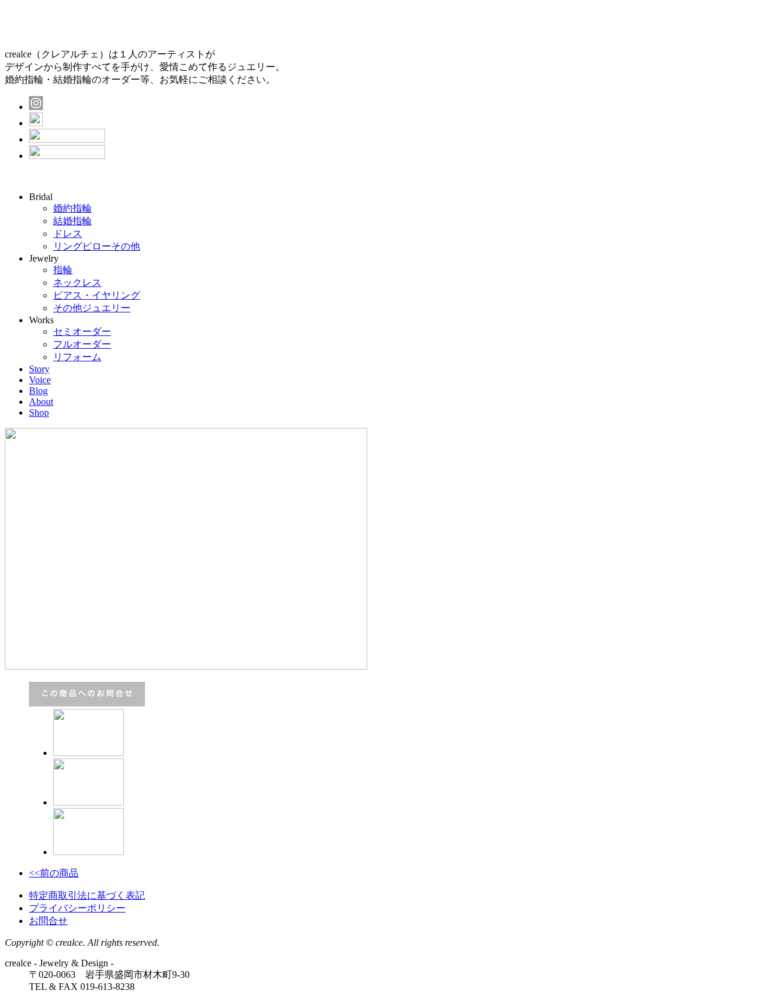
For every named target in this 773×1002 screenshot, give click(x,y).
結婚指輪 (72, 221)
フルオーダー (82, 344)
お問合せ (48, 921)
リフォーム (77, 357)
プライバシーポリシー (77, 908)
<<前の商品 (54, 873)
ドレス (67, 233)
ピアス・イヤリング (96, 295)
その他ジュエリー (91, 308)
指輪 (62, 270)
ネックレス (77, 282)
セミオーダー (82, 331)
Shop (39, 412)
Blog (38, 391)
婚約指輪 (72, 208)
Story (39, 369)
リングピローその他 (96, 246)
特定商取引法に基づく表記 (87, 895)
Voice (40, 380)
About (41, 401)
